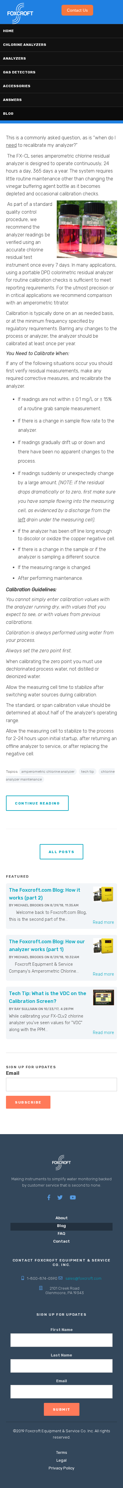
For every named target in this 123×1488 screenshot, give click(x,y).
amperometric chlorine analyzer (47, 771)
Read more (103, 922)
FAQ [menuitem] (61, 1233)
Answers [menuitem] (12, 100)
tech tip (87, 771)
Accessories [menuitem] (16, 86)
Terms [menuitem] (61, 1452)
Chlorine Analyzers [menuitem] (24, 45)
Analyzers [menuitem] (14, 58)
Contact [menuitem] (61, 1241)
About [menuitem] (62, 1218)
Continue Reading (37, 803)
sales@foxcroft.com (83, 1278)
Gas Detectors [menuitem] (19, 72)
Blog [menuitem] (8, 113)
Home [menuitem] (8, 31)
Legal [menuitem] (61, 1460)
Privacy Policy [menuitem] (61, 1468)
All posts (62, 852)
